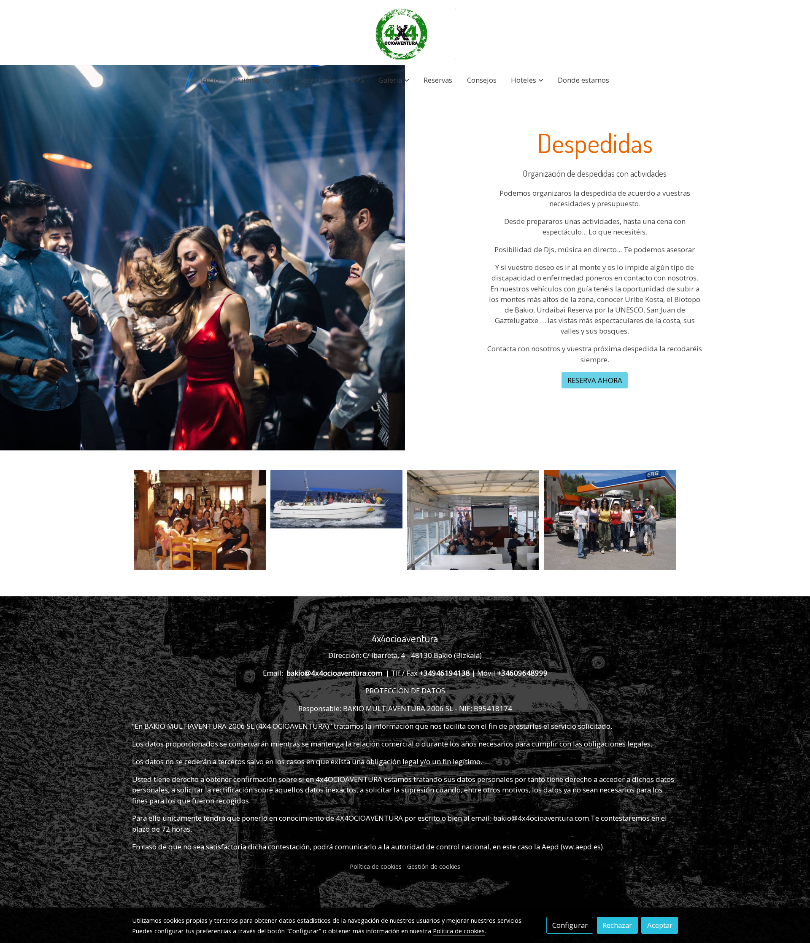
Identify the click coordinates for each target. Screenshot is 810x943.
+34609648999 (522, 673)
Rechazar (617, 925)
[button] (317, 80)
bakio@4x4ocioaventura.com (335, 673)
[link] (405, 33)
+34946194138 (445, 673)
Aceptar (659, 925)
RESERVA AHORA (594, 380)
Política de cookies (376, 866)
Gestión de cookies (433, 866)
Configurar (570, 925)
